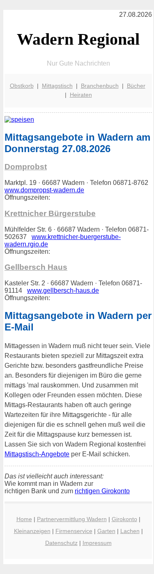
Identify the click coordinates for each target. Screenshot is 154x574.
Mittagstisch (57, 85)
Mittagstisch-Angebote (37, 454)
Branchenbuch (100, 85)
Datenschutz (61, 543)
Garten (106, 531)
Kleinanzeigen (32, 531)
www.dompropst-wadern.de (44, 190)
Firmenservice (73, 531)
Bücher (136, 85)
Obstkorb (22, 85)
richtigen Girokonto (102, 490)
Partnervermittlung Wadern (72, 519)
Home (24, 519)
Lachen (130, 531)
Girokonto (124, 519)
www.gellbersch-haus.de (63, 290)
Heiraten (81, 94)
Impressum (97, 543)
